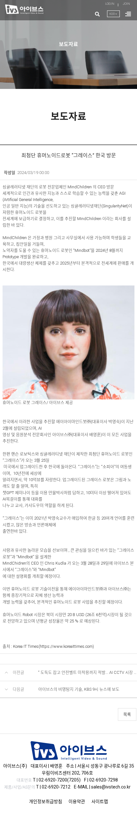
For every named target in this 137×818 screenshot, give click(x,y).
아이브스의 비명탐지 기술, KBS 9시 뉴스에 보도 (78, 689)
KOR (114, 14)
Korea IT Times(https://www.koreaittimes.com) (53, 646)
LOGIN (109, 3)
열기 (128, 17)
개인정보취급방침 (45, 801)
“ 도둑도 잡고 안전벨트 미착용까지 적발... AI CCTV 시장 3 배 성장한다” (87, 672)
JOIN (126, 3)
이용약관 (76, 801)
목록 (127, 714)
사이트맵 (99, 801)
